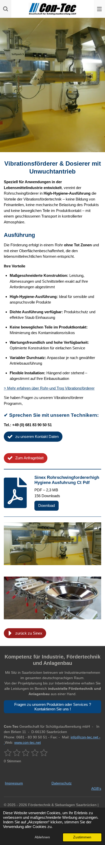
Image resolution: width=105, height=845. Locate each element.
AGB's (96, 788)
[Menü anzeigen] (99, 9)
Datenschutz (61, 783)
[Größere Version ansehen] (52, 543)
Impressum (14, 783)
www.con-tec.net (27, 742)
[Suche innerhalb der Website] (5, 9)
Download (46, 505)
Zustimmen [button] (82, 837)
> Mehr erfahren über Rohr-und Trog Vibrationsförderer (49, 388)
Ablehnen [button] (42, 837)
